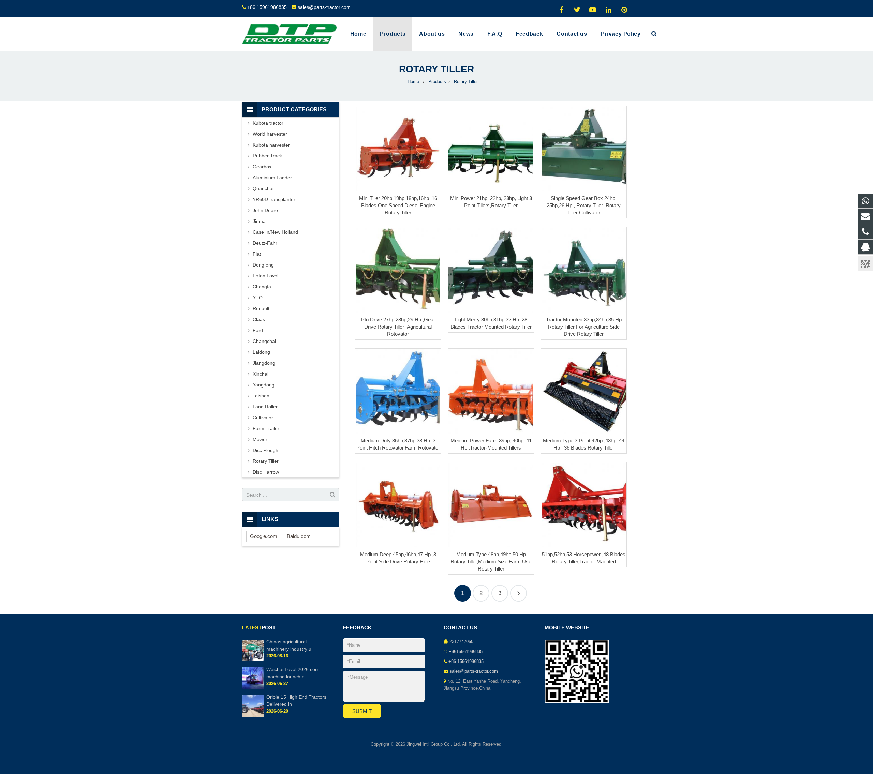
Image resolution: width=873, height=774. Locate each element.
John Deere (265, 210)
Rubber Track (267, 155)
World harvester (270, 134)
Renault (261, 308)
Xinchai (260, 374)
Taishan (261, 395)
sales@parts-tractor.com (324, 7)
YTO (258, 297)
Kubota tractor (268, 123)
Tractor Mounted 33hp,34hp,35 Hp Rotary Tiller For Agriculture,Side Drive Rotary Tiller (584, 327)
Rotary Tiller (436, 69)
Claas (259, 319)
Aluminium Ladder (272, 177)
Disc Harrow (266, 472)
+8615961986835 (466, 651)
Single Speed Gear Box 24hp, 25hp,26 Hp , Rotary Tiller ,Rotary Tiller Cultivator (584, 205)
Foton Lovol (265, 275)
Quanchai (263, 188)
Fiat (257, 254)
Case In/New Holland (275, 232)
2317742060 (461, 641)
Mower (260, 439)
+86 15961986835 (267, 7)
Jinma (259, 221)
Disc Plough (265, 450)
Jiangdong (264, 363)
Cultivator (263, 417)
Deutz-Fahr (265, 243)
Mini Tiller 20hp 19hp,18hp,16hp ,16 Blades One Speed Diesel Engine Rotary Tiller (398, 205)
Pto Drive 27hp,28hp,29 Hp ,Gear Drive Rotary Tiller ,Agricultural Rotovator (398, 327)
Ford (258, 330)
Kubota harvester (271, 145)
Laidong (261, 352)
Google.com (263, 536)
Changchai (264, 341)
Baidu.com (299, 536)
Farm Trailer (266, 428)
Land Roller (265, 406)
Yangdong (264, 385)
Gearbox (262, 166)
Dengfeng (263, 265)
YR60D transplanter (274, 199)
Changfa (262, 286)
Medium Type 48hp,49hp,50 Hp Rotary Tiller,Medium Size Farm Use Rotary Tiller (490, 561)
